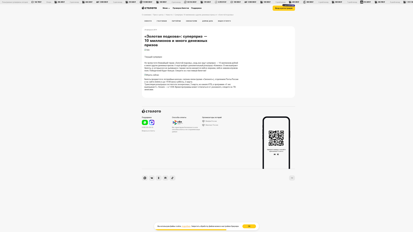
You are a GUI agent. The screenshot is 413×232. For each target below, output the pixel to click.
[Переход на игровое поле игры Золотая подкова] (192, 75)
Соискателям (191, 21)
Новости (148, 21)
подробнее (186, 226)
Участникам (162, 21)
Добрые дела (207, 21)
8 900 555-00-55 (147, 127)
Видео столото (224, 21)
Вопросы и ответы (148, 131)
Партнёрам (176, 21)
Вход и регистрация (284, 7)
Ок (249, 226)
